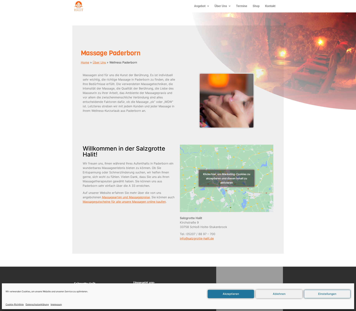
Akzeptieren (231, 294)
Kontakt (270, 6)
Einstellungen (327, 294)
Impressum (56, 304)
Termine (241, 6)
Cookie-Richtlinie (15, 304)
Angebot (199, 6)
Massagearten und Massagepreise (126, 197)
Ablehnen (279, 294)
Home (85, 62)
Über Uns (221, 6)
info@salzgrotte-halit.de (197, 238)
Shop (256, 6)
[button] (201, 6)
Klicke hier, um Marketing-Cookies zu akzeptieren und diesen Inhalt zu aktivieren (226, 178)
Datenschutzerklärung (37, 304)
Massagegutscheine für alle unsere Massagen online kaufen (124, 201)
